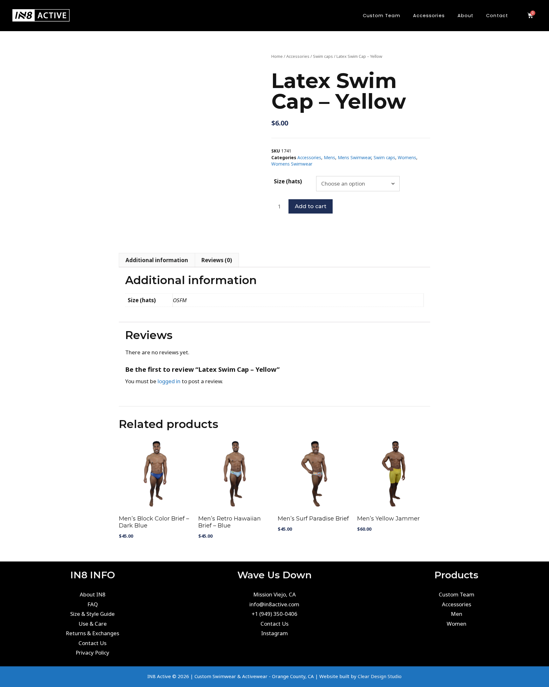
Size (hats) (288, 181)
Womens (407, 157)
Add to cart (310, 206)
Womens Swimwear (291, 164)
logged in (169, 381)
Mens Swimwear (354, 157)
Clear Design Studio (380, 676)
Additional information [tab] (156, 260)
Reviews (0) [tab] (216, 260)
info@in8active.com (274, 604)
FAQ (92, 604)
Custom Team (456, 594)
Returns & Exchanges (92, 633)
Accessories (297, 56)
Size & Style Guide (92, 613)
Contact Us (92, 643)
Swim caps (323, 56)
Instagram (274, 633)
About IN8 (92, 594)
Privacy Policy (92, 652)
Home (277, 56)
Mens (329, 157)
